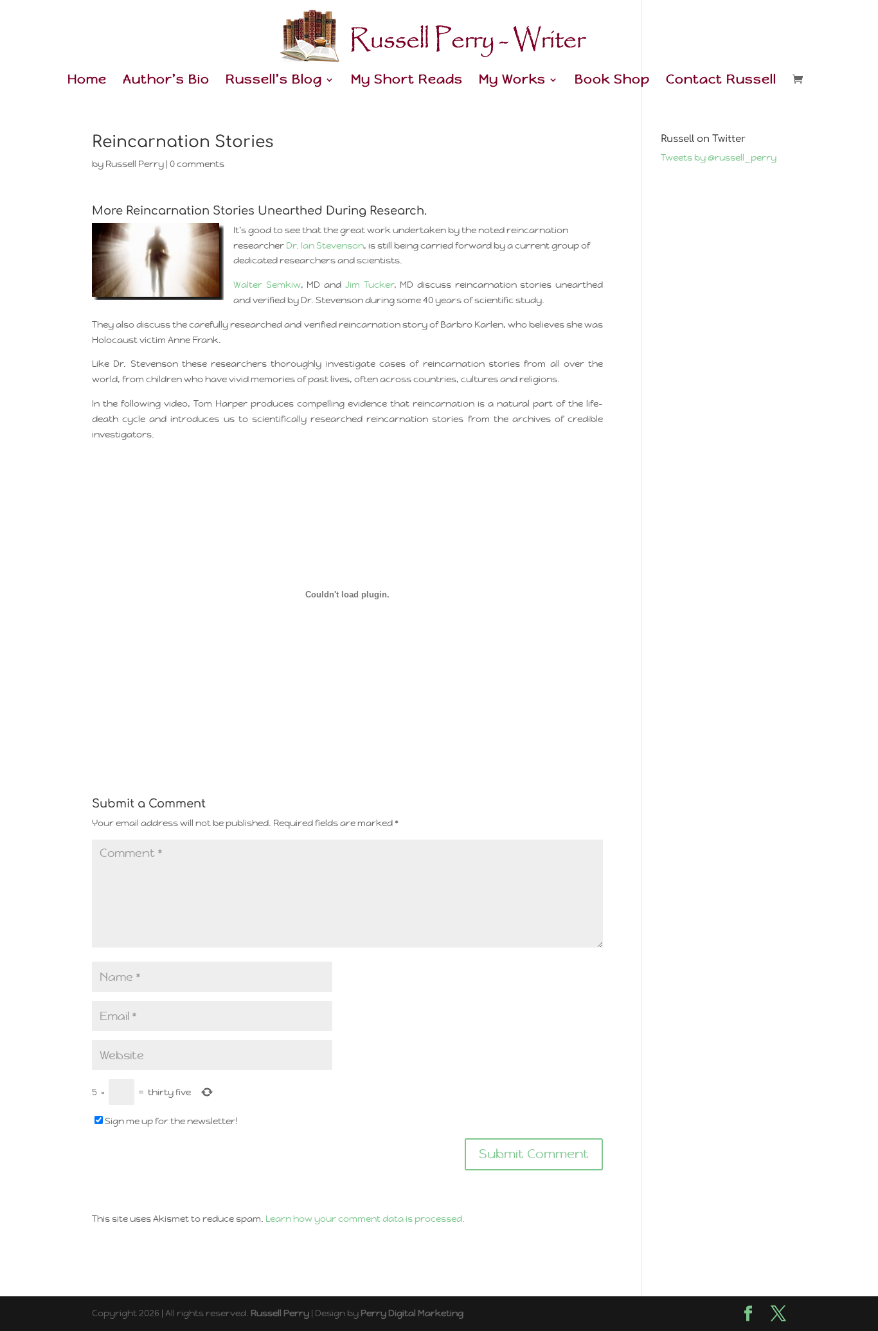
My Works (512, 81)
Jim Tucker (369, 284)
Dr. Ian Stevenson (325, 245)
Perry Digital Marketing (412, 1313)
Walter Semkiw (267, 284)
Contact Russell (721, 81)
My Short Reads (407, 81)
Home (87, 81)
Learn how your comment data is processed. (365, 1218)
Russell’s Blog (274, 81)
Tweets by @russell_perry (718, 157)
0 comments (197, 164)
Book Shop (612, 81)
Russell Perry (134, 164)
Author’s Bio (166, 81)
